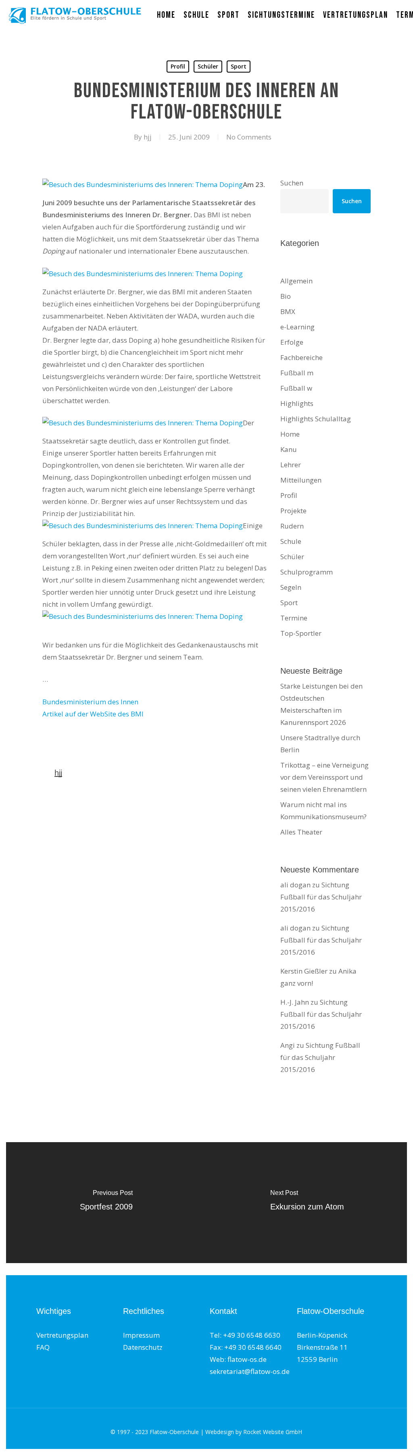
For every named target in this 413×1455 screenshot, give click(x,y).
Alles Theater (301, 832)
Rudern (292, 526)
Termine (293, 617)
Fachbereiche (301, 357)
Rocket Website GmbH (272, 1432)
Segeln (290, 587)
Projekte (293, 510)
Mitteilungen (300, 480)
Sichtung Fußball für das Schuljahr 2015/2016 (321, 897)
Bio (285, 296)
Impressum (141, 1335)
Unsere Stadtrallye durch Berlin (320, 743)
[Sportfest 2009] (106, 1202)
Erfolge (291, 342)
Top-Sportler (300, 633)
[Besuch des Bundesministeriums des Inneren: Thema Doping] (142, 184)
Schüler (208, 66)
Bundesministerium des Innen (90, 701)
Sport (238, 66)
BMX (287, 311)
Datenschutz (143, 1347)
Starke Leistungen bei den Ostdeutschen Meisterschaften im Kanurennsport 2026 (321, 704)
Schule (290, 541)
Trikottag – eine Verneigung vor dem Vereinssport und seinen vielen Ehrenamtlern (324, 777)
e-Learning (297, 326)
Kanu (288, 449)
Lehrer (290, 464)
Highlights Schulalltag (315, 418)
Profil (178, 66)
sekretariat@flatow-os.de (250, 1371)
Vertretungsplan (62, 1335)
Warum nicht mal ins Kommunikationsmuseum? (323, 810)
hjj (148, 137)
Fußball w (296, 388)
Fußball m (296, 372)
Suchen (291, 182)
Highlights (296, 403)
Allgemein (296, 280)
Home (290, 434)
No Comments (248, 137)
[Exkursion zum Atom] (306, 1202)
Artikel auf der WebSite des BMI (93, 713)
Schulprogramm (306, 572)
